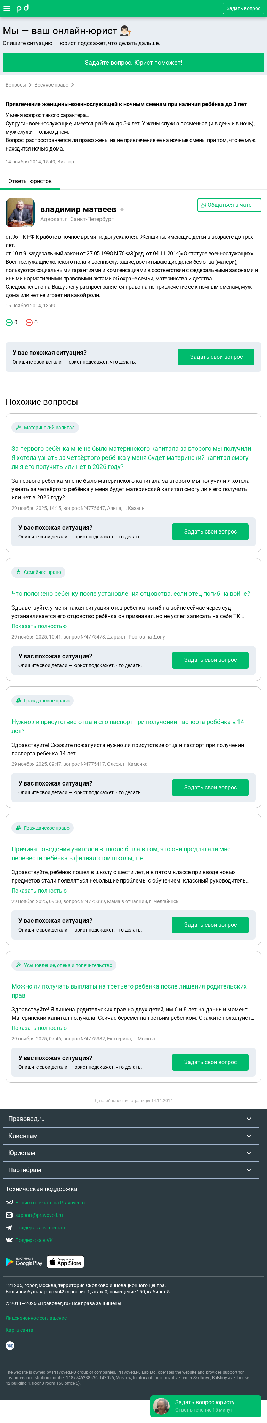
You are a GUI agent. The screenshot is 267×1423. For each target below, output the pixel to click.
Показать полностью (39, 626)
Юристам (21, 1152)
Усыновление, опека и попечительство (68, 965)
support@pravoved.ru (39, 1215)
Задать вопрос (243, 8)
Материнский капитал (49, 427)
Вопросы (16, 85)
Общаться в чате (229, 205)
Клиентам (23, 1135)
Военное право (51, 85)
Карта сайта (19, 1330)
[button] (205, 1406)
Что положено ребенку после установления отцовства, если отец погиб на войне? (130, 593)
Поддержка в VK (34, 1240)
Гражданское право (47, 701)
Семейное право (42, 572)
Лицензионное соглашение (36, 1318)
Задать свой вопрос (216, 356)
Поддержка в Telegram (40, 1227)
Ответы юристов (30, 181)
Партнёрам (24, 1169)
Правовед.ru (26, 1118)
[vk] (10, 1345)
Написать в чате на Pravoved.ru (51, 1202)
